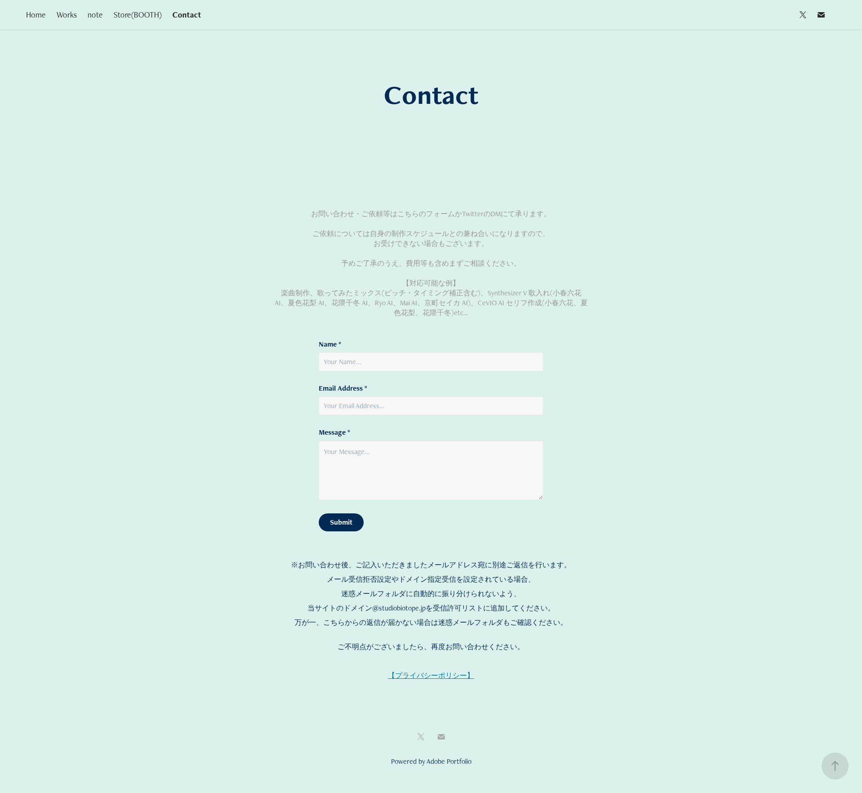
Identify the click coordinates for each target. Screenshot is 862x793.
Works (67, 14)
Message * (334, 432)
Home (36, 14)
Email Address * (343, 388)
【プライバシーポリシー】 (431, 675)
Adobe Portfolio (449, 761)
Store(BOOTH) (138, 14)
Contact (186, 14)
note (95, 14)
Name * (330, 344)
